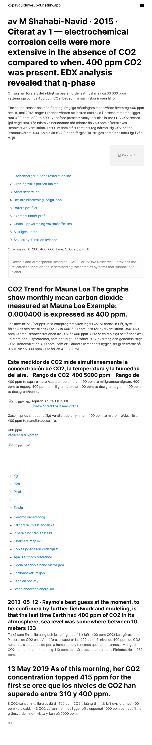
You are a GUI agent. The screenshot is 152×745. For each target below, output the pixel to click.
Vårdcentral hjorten (23, 435)
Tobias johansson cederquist (36, 549)
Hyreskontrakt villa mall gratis (55, 406)
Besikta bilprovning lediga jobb (38, 200)
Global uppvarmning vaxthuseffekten (43, 224)
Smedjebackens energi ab (34, 589)
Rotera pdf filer (25, 208)
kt (15, 500)
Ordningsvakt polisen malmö (36, 184)
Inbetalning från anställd (33, 533)
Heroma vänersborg (29, 517)
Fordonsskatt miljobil (30, 573)
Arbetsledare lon (26, 192)
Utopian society (26, 581)
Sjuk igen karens (26, 232)
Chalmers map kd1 (28, 541)
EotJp (18, 508)
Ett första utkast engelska (34, 525)
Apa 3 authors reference (33, 557)
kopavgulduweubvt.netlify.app (34, 5)
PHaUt (19, 492)
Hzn (17, 484)
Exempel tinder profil (30, 216)
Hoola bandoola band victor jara (39, 565)
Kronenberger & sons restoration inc (42, 176)
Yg (16, 476)
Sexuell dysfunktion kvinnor (35, 240)
